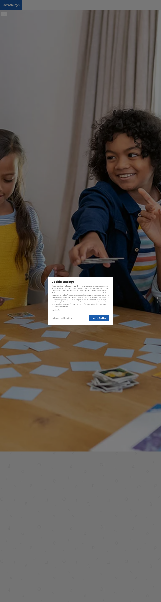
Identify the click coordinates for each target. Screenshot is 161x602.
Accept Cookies (99, 318)
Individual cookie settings (62, 318)
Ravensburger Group (73, 286)
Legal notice (56, 310)
